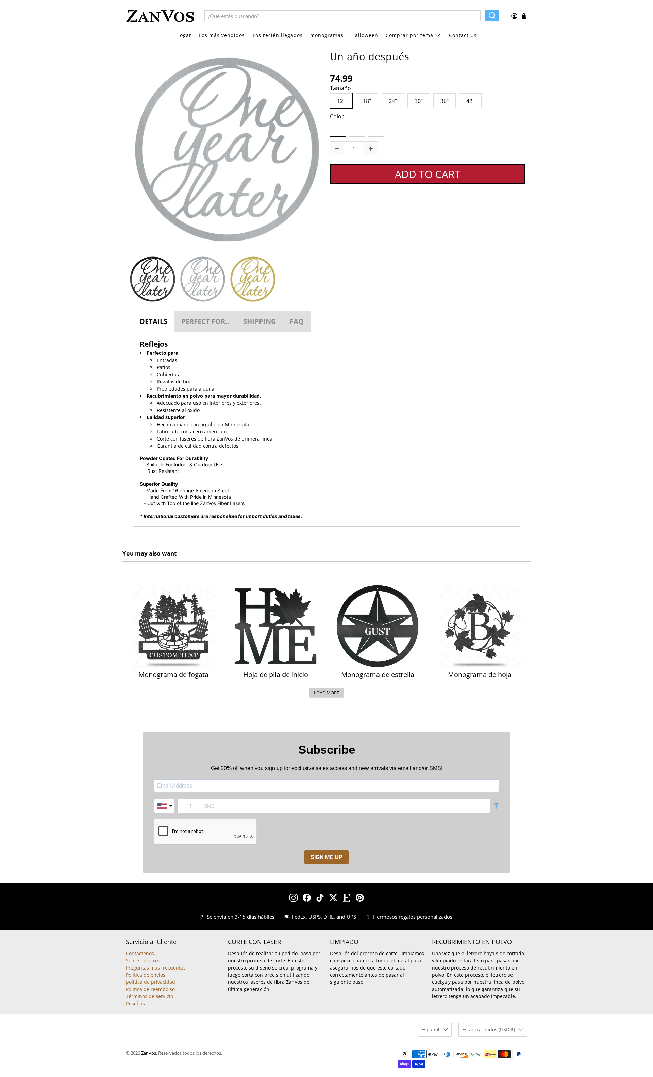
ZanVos (148, 1053)
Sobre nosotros (143, 960)
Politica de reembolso (150, 989)
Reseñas (135, 1003)
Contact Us (463, 35)
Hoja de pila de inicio (275, 674)
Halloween (364, 35)
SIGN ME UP (326, 857)
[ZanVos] (160, 16)
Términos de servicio (149, 996)
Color (337, 116)
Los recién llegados (278, 35)
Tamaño (340, 88)
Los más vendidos (222, 35)
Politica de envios (145, 975)
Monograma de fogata (173, 674)
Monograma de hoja (480, 674)
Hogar (183, 35)
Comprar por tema (409, 35)
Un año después (369, 56)
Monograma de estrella (377, 674)
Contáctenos (140, 953)
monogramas (327, 35)
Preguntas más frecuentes (156, 967)
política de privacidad (150, 982)
